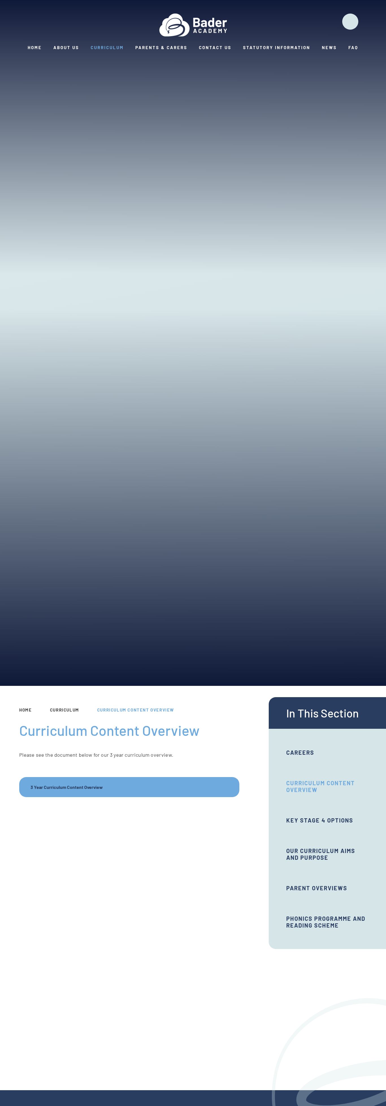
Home (25, 709)
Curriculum (64, 709)
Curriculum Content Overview (135, 709)
